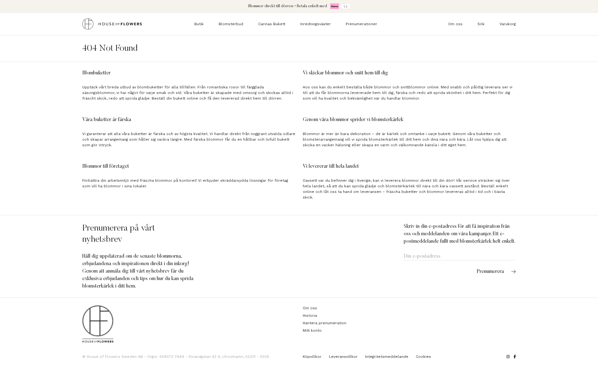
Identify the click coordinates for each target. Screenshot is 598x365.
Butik (199, 24)
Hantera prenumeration (324, 323)
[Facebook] (515, 356)
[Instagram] (508, 356)
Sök (481, 24)
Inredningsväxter (315, 24)
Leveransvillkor (343, 356)
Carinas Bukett (271, 24)
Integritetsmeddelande (386, 356)
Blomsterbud (231, 24)
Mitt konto (312, 330)
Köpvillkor (312, 356)
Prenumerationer (361, 24)
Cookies (423, 356)
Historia (310, 315)
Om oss (455, 24)
